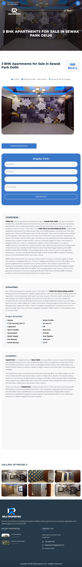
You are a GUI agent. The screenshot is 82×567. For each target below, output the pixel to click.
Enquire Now (41, 196)
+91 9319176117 (50, 542)
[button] (67, 11)
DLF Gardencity (16, 534)
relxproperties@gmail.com (54, 545)
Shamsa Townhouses (18, 541)
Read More (15, 537)
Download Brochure (19, 146)
